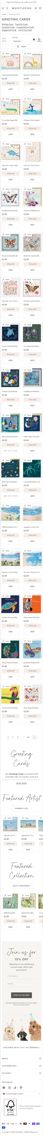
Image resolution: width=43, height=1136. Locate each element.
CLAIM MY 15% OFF (28, 573)
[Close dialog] (2, 555)
